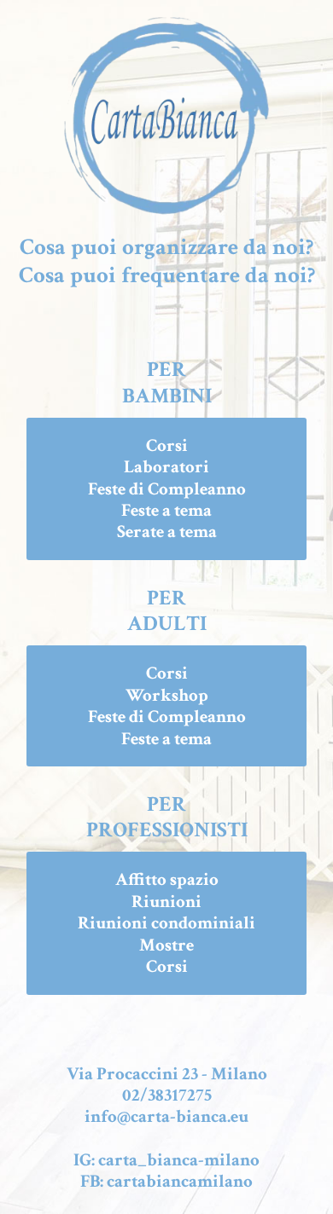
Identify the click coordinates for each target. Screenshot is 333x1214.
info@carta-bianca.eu (166, 1116)
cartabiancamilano (180, 1181)
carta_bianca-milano (179, 1159)
